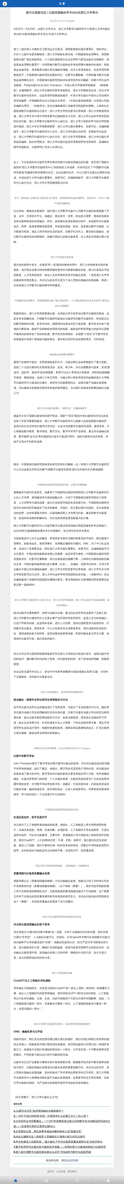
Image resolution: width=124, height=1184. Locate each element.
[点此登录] (72, 1160)
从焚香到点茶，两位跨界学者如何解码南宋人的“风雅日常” (48, 1131)
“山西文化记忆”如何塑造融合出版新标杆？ (39, 1110)
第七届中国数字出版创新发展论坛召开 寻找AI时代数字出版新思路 (52, 1152)
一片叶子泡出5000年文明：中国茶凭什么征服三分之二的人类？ (51, 1116)
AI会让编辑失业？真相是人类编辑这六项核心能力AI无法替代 (49, 1136)
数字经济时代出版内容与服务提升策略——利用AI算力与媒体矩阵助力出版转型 (60, 1147)
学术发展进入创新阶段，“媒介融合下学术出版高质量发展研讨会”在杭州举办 (58, 1141)
